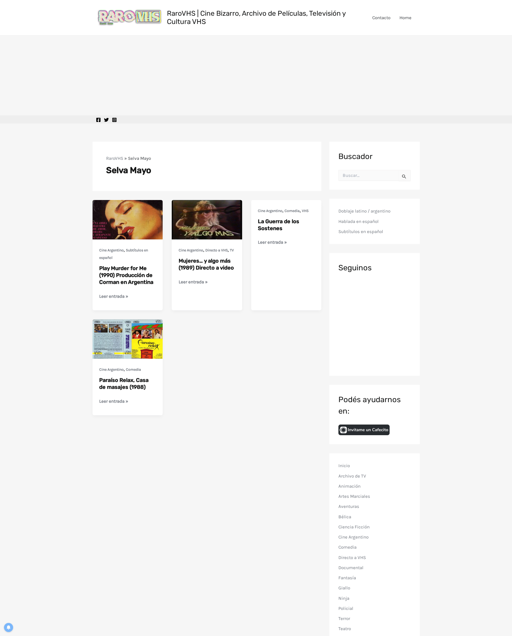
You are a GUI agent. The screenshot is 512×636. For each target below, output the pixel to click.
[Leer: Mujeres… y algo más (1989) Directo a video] (207, 219)
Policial (345, 608)
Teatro (344, 628)
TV (232, 250)
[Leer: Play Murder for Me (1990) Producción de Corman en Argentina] (128, 219)
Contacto (381, 17)
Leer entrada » (113, 296)
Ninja (343, 598)
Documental (350, 567)
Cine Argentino (111, 250)
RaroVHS (114, 158)
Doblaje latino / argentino (364, 211)
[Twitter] (106, 119)
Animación (349, 486)
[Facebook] (98, 119)
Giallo (344, 587)
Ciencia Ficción (354, 526)
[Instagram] (114, 119)
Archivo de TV (352, 475)
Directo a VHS (216, 250)
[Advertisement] (256, 75)
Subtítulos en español (360, 231)
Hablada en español (358, 221)
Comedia (292, 211)
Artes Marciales (354, 496)
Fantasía (347, 577)
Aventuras (348, 506)
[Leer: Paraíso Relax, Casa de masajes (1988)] (128, 338)
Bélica (344, 516)
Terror (344, 618)
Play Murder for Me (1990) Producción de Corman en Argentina (126, 275)
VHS (305, 211)
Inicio (344, 465)
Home (405, 17)
